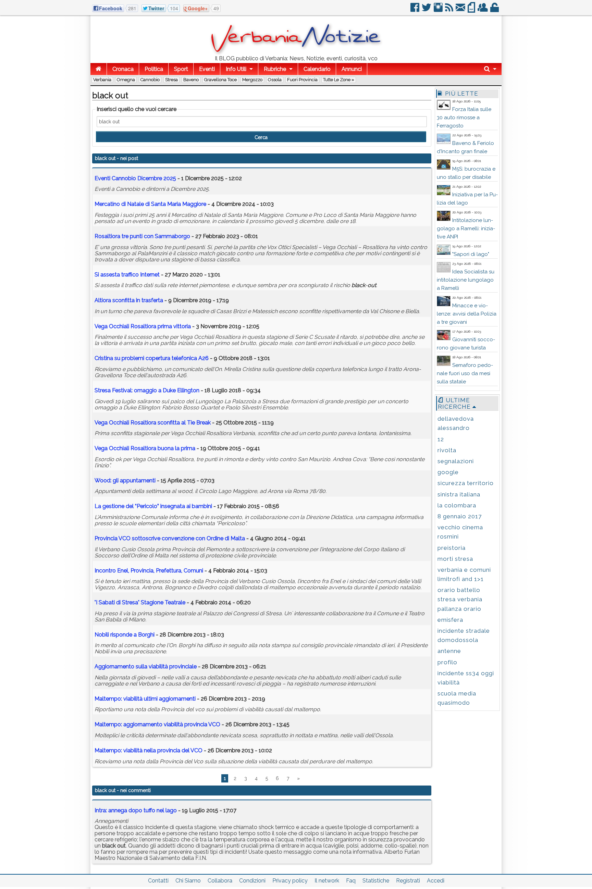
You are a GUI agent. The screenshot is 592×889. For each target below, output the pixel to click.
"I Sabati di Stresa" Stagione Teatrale (140, 602)
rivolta (446, 450)
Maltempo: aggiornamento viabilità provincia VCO (157, 724)
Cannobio (150, 79)
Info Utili (236, 69)
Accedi (435, 880)
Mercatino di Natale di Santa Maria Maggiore (150, 204)
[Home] (98, 69)
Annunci (352, 69)
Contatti (158, 880)
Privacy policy (290, 880)
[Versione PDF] (472, 10)
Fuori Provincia (302, 79)
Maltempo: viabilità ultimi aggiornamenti (145, 698)
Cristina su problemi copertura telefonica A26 (152, 358)
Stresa (171, 79)
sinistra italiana (458, 494)
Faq (351, 880)
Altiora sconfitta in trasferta (129, 300)
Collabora (220, 880)
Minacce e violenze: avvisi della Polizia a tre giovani (466, 313)
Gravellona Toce (220, 79)
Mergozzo (252, 79)
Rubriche (275, 69)
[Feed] (449, 10)
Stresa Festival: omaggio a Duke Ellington (147, 390)
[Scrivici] (461, 10)
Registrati (408, 880)
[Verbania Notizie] (296, 53)
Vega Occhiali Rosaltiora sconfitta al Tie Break (153, 422)
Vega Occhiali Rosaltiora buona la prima (145, 448)
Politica (154, 69)
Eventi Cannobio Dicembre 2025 (135, 178)
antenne (449, 650)
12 (440, 439)
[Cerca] (490, 69)
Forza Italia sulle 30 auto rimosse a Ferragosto (464, 117)
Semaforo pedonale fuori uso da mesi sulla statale (465, 373)
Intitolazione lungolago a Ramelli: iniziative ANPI (466, 228)
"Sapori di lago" (470, 254)
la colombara (456, 505)
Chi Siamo (188, 880)
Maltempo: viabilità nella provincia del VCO (148, 750)
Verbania (102, 79)
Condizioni (252, 880)
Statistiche (375, 880)
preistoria (451, 547)
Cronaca (123, 69)
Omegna (126, 79)
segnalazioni (455, 461)
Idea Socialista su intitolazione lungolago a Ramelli (465, 280)
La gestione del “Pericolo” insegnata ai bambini (153, 506)
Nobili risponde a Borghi (125, 634)
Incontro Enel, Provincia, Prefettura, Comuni (149, 570)
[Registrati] (483, 10)
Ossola (275, 79)
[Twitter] (427, 10)
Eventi (207, 69)
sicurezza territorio (465, 483)
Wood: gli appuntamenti (125, 480)
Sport (181, 69)
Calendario (317, 69)
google (448, 472)
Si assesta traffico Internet (127, 274)
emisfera (450, 619)
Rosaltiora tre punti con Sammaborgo (142, 236)
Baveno (191, 79)
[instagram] (439, 10)
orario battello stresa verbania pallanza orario (459, 599)
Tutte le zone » (338, 79)
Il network (326, 880)
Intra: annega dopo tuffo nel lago (136, 810)
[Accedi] (495, 10)
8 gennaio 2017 (459, 516)
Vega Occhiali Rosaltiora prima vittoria (143, 326)
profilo (447, 662)
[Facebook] (415, 10)
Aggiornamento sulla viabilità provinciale (146, 666)
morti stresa (455, 558)
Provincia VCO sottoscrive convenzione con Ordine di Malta (170, 538)
